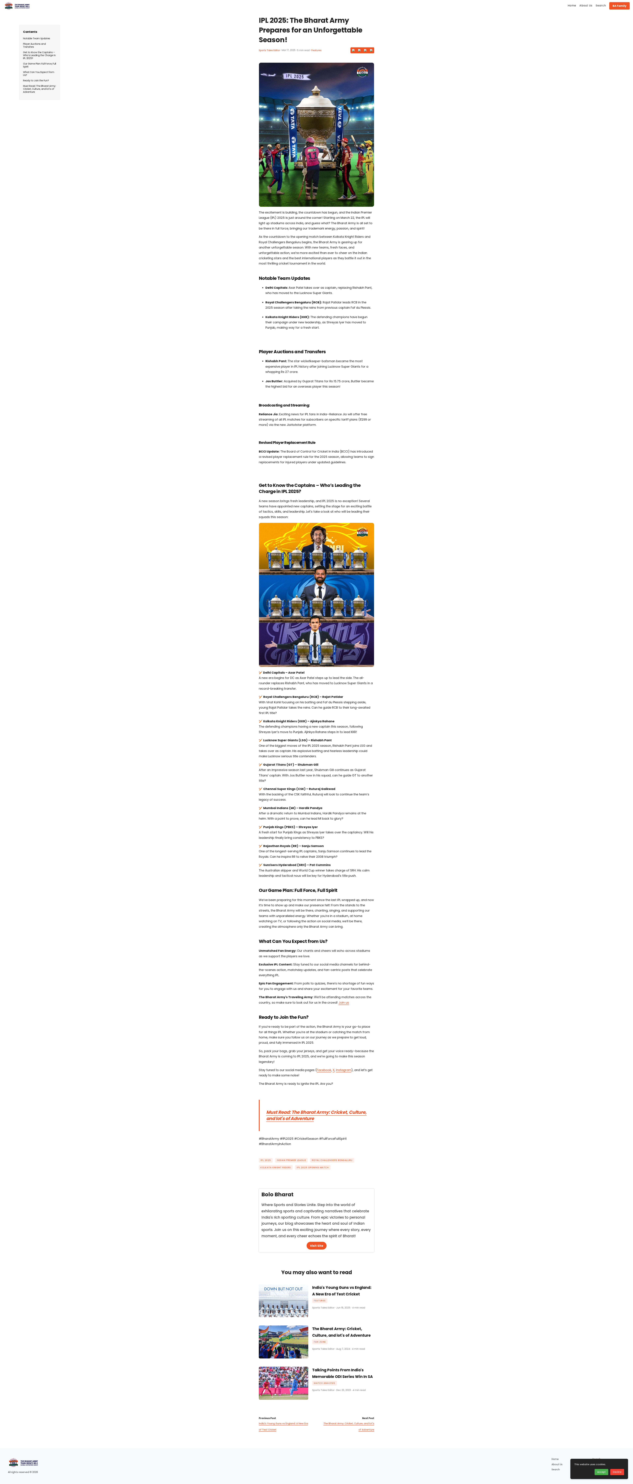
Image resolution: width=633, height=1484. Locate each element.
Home (555, 1459)
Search (556, 1469)
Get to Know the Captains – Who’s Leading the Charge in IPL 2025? (39, 55)
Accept (601, 1472)
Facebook (324, 1070)
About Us (557, 1464)
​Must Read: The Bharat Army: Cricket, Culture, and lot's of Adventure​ (39, 89)
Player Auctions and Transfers (34, 45)
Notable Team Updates (36, 38)
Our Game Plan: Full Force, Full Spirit (39, 65)
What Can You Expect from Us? (38, 73)
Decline (617, 1472)
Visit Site (316, 1246)
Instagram (343, 1070)
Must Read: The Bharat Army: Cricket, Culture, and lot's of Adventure (316, 1115)
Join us (344, 1002)
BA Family (619, 6)
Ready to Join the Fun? (36, 80)
